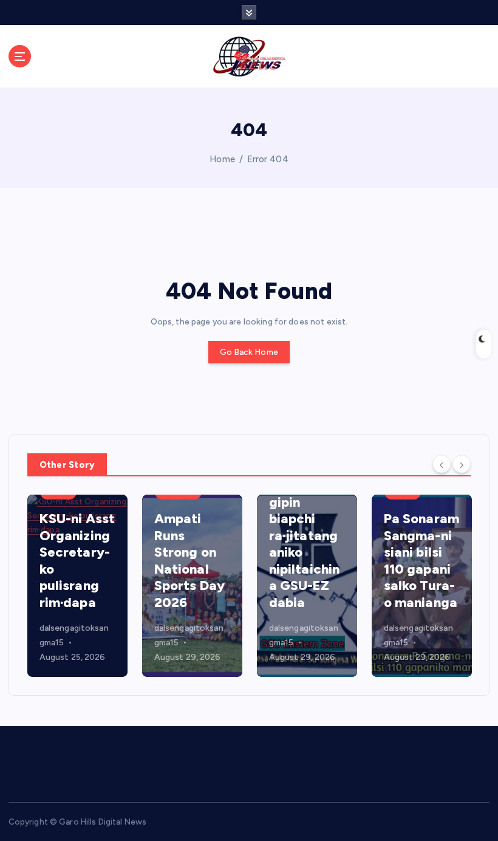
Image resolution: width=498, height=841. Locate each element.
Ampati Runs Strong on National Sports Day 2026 (189, 560)
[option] (77, 586)
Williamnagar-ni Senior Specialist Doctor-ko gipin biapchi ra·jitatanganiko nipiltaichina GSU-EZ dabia (306, 519)
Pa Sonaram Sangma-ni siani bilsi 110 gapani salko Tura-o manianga (421, 560)
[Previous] (441, 464)
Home (222, 159)
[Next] (461, 464)
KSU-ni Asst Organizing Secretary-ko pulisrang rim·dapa (77, 560)
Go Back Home (249, 352)
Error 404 (267, 159)
